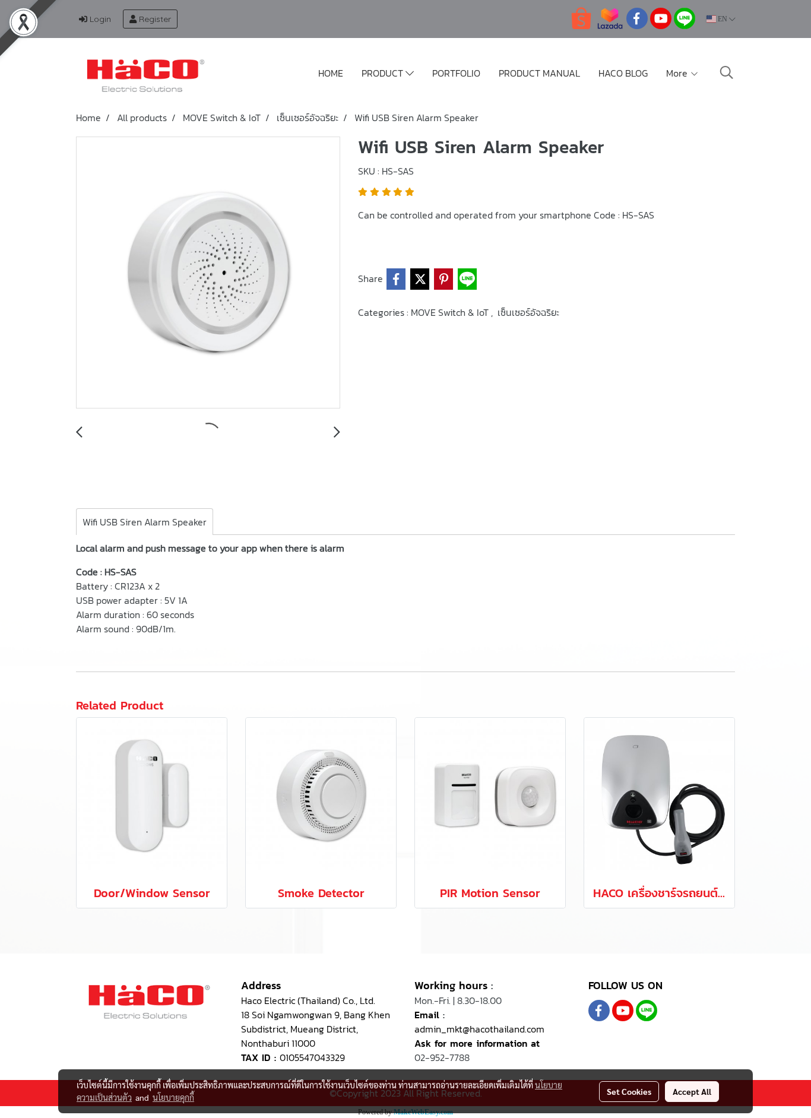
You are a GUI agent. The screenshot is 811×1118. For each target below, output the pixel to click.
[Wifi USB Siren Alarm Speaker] (208, 273)
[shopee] (581, 18)
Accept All (692, 1091)
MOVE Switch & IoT (451, 312)
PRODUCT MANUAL (539, 73)
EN (722, 19)
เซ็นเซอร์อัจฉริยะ (528, 312)
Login (99, 19)
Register (154, 19)
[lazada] (609, 18)
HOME (330, 73)
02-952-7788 (442, 1057)
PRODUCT (384, 73)
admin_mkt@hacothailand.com (479, 1029)
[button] (727, 72)
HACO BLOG (623, 73)
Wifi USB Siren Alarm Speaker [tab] (145, 522)
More (678, 73)
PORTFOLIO (456, 73)
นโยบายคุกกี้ (173, 1097)
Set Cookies (629, 1091)
